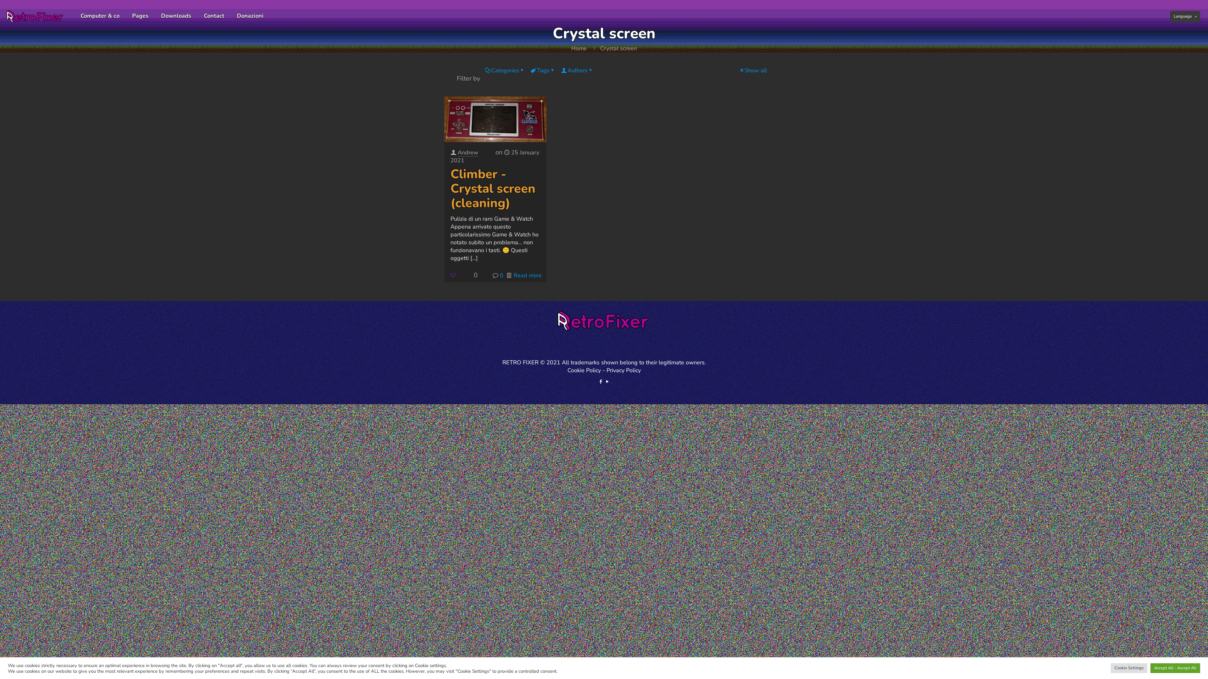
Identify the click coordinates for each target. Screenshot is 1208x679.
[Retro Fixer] (35, 15)
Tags (543, 70)
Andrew (468, 152)
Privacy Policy (624, 370)
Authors (578, 70)
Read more (528, 275)
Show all (756, 70)
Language (1183, 16)
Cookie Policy (584, 370)
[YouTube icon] (607, 381)
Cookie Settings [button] (1129, 668)
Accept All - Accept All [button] (1175, 668)
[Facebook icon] (600, 381)
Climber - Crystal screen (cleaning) (492, 189)
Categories (505, 70)
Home (579, 48)
